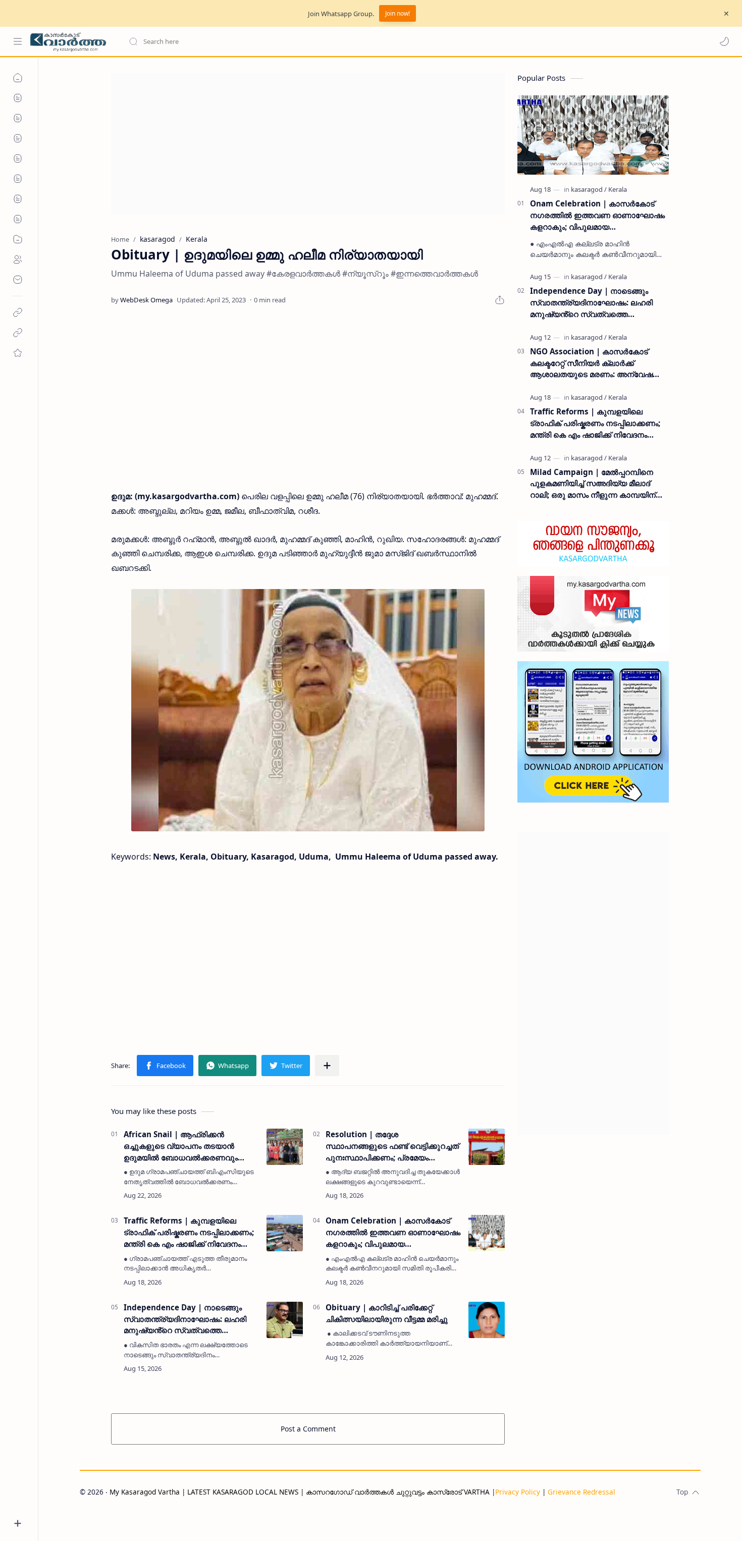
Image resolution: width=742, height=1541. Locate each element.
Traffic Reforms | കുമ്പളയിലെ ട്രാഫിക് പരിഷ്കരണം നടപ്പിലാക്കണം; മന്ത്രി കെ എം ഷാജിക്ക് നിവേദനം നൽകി (189, 1232)
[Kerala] (617, 189)
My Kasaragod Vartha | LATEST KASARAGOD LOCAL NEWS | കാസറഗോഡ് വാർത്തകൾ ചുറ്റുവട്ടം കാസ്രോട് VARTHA (300, 1492)
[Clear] (287, 41)
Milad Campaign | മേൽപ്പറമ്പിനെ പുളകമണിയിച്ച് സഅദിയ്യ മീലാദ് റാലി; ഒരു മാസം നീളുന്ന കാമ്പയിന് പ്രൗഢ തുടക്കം (593, 484)
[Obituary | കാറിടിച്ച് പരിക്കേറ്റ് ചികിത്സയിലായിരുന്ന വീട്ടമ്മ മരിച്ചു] (486, 1320)
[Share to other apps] (327, 1065)
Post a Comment (308, 1428)
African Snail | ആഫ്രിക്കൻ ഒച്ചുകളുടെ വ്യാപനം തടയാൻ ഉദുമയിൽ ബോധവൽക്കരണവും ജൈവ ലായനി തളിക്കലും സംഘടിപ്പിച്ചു (181, 1146)
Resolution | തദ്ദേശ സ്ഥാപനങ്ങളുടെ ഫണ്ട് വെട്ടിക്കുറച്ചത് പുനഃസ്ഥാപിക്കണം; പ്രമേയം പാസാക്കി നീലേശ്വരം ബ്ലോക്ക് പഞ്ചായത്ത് (392, 1146)
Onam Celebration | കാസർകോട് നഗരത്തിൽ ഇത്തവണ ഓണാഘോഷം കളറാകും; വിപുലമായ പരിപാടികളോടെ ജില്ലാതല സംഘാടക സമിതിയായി (393, 1232)
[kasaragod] (589, 189)
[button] (724, 41)
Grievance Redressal (581, 1492)
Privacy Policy (517, 1492)
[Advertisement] (308, 143)
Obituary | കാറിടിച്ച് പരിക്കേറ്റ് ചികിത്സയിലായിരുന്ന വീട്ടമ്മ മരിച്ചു (387, 1313)
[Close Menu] (726, 13)
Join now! (397, 13)
